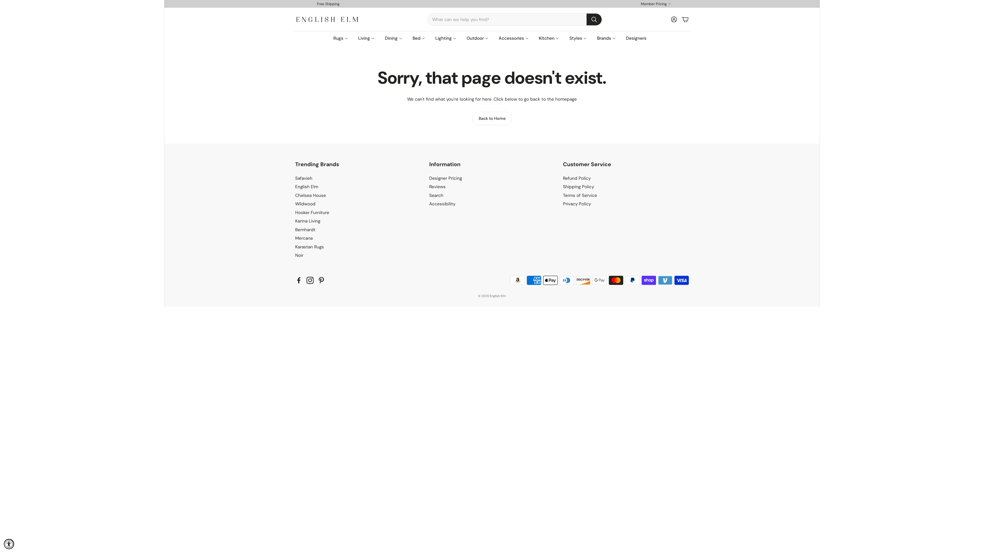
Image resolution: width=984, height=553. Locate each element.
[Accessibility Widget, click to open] (9, 544)
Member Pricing (654, 4)
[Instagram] (310, 280)
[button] (515, 19)
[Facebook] (298, 280)
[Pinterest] (321, 280)
